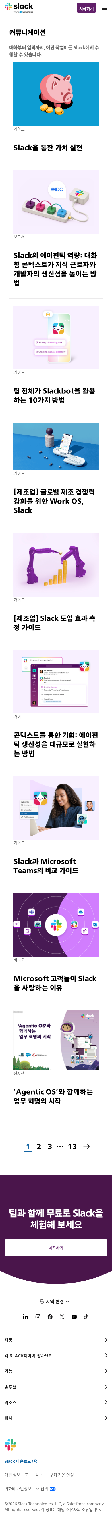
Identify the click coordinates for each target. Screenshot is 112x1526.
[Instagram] (37, 1317)
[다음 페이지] (87, 1146)
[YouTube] (74, 1317)
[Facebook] (50, 1317)
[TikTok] (86, 1317)
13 (72, 1147)
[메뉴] (104, 8)
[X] (62, 1317)
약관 (39, 1474)
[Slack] (19, 8)
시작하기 (86, 8)
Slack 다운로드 (18, 1461)
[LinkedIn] (25, 1317)
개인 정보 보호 (16, 1474)
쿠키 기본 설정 (62, 1474)
